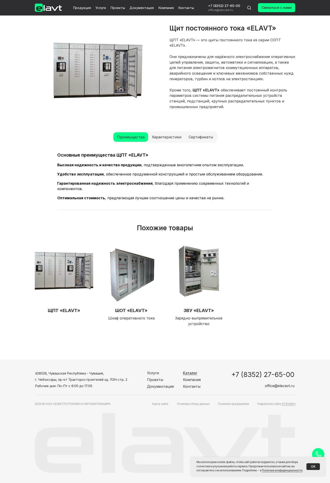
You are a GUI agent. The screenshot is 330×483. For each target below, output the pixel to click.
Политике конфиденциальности (282, 470)
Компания (166, 8)
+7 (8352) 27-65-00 (224, 6)
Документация (142, 8)
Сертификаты (201, 137)
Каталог (190, 373)
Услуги (100, 8)
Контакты (186, 8)
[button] (249, 7)
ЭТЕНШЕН (288, 403)
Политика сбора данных (193, 403)
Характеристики (166, 137)
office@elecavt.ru (220, 10)
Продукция (82, 8)
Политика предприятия (233, 403)
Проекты (117, 8)
